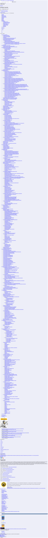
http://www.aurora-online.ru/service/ (9, 469)
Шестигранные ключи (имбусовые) (9, 373)
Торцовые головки (7, 376)
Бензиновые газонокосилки (9, 301)
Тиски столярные (8, 340)
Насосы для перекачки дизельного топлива (10, 317)
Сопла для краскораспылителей (9, 157)
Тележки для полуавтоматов (8, 54)
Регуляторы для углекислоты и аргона (10, 122)
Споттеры (4, 44)
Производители (4, 15)
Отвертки (4, 381)
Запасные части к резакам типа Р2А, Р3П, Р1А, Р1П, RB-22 (12, 129)
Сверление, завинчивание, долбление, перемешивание (10, 219)
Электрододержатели (7, 48)
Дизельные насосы (7, 311)
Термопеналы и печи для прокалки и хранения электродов (12, 51)
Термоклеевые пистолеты (8, 238)
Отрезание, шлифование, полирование (8, 210)
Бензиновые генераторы (6, 146)
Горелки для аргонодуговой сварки (9, 57)
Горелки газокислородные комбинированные (10, 134)
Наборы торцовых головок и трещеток (10, 360)
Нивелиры (6, 346)
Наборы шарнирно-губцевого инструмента (10, 363)
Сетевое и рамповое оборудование (7, 113)
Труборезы (6, 358)
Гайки (5, 405)
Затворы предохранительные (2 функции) (10, 138)
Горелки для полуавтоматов (8, 52)
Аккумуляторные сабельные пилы (7, 258)
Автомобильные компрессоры (9, 150)
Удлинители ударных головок (8, 185)
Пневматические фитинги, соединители (10, 167)
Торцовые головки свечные (8, 377)
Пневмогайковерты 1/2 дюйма (9, 180)
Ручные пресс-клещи (7, 392)
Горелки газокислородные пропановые (10, 133)
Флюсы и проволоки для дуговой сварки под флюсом (10, 98)
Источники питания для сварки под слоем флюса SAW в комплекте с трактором (15, 43)
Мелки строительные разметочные (9, 351)
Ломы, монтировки (7, 397)
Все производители (2, 453)
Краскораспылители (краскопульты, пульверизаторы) (11, 156)
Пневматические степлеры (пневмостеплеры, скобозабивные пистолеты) (14, 173)
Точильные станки (7, 246)
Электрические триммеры (9, 304)
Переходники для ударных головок (9, 179)
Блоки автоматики (5, 145)
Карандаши (6, 349)
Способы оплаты (4, 490)
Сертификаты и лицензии (6, 22)
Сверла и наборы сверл (8, 275)
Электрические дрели (7, 220)
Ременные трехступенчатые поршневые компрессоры (12, 151)
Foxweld (1, 443)
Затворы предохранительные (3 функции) (10, 139)
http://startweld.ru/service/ (9, 470)
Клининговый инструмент (6, 239)
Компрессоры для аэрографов (8, 154)
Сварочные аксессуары (5, 99)
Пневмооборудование (4, 149)
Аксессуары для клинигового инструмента (10, 240)
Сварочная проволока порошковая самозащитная (9, 88)
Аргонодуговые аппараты (6, 36)
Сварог (1, 444)
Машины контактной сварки (8, 40)
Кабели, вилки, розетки (6, 107)
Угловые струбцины (8, 336)
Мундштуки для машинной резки (9, 112)
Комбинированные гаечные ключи (9, 368)
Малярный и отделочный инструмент (8, 354)
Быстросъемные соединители (8, 140)
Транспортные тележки (8, 68)
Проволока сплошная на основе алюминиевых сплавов (12, 81)
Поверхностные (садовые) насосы (9, 313)
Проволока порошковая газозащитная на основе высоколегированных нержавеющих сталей (16, 86)
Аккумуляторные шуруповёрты (7, 263)
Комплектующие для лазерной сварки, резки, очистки (10, 46)
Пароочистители (7, 242)
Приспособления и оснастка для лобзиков (10, 287)
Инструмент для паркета (8, 172)
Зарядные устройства (6, 206)
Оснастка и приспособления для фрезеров (10, 284)
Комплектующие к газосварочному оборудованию (9, 143)
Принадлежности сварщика (6, 108)
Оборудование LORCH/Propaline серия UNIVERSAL (11, 136)
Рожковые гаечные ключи (8, 370)
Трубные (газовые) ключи (8, 372)
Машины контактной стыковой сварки (10, 41)
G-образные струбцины (9, 334)
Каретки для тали (7, 326)
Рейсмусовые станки (7, 245)
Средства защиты (5, 100)
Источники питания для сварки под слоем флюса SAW (12, 42)
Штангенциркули (7, 344)
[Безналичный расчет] (3, 526)
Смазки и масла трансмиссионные (7, 289)
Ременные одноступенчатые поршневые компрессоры (12, 153)
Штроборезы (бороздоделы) (8, 212)
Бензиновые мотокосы (9, 298)
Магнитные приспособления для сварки (8, 105)
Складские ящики (7, 399)
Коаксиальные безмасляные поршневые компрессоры (12, 152)
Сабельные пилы (7, 232)
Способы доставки (4, 491)
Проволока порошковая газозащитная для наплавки (11, 87)
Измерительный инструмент (7, 342)
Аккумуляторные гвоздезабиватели (7, 260)
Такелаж (6, 412)
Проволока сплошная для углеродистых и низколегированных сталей (14, 78)
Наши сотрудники (4, 509)
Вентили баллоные (5, 142)
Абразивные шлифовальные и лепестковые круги (11, 269)
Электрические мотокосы (9, 299)
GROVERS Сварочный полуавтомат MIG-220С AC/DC (9, 429)
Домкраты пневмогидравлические (9, 323)
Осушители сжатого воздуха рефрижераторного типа (11, 166)
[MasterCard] (3, 518)
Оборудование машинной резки (7, 110)
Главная (3, 14)
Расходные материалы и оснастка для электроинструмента (9, 266)
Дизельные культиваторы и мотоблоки (10, 308)
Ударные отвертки (7, 386)
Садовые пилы (5, 290)
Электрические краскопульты (7, 247)
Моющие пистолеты (7, 187)
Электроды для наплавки (8, 76)
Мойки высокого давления (8, 241)
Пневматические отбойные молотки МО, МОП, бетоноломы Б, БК (13, 160)
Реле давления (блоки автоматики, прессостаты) (11, 203)
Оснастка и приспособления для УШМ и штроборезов (12, 272)
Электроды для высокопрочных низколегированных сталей (12, 72)
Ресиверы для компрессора (8, 169)
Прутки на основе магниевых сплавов (10, 91)
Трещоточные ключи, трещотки (9, 378)
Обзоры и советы (4, 502)
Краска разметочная (7, 350)
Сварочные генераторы (6, 148)
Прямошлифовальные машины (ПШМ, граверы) (11, 213)
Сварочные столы (7, 65)
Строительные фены (7, 237)
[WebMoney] (3, 519)
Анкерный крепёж (7, 401)
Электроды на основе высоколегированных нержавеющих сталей (13, 73)
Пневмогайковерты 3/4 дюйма (9, 181)
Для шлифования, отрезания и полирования (9, 267)
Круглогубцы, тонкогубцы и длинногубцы (10, 390)
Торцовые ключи (7, 371)
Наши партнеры (5, 23)
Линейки (6, 345)
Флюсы (6, 235)
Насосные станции (7, 312)
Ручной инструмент (4, 496)
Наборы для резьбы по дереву (8, 365)
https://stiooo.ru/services (6, 478)
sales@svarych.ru (4, 10)
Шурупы (6, 411)
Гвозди (6, 406)
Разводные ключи (7, 369)
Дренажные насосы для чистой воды (9, 314)
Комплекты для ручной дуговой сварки (10, 50)
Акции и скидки (4, 16)
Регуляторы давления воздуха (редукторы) (10, 168)
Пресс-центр (3, 500)
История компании (5, 21)
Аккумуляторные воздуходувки (7, 249)
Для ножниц (6, 273)
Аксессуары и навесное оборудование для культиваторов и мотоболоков (14, 309)
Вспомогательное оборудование (7, 63)
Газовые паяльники (7, 236)
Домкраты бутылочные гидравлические (10, 321)
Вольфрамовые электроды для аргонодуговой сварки (10, 97)
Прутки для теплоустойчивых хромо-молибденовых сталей (12, 94)
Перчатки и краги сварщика (8, 104)
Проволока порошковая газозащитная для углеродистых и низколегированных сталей (16, 84)
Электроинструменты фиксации (7, 248)
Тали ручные (6, 327)
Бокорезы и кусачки (7, 388)
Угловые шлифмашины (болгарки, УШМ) (10, 211)
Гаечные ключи (5, 366)
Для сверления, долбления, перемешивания (8, 274)
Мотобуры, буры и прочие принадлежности (9, 294)
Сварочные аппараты (4, 34)
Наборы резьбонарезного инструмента (10, 364)
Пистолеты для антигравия (8, 191)
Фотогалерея (3, 503)
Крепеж (4, 400)
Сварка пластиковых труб (6, 69)
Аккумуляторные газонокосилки (10, 300)
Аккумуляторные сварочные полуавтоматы (8, 38)
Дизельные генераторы (6, 147)
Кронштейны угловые (7, 404)
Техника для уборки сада (6, 305)
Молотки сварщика (5, 106)
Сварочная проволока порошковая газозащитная (9, 83)
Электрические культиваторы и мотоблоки (10, 307)
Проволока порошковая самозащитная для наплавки (11, 90)
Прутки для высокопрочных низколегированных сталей (12, 93)
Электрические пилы (7, 293)
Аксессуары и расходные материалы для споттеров (11, 61)
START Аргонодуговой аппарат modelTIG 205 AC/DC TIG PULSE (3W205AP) (12, 433)
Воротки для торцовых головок (9, 375)
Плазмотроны (6, 59)
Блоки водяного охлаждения (8, 66)
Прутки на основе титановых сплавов (10, 92)
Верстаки (6, 243)
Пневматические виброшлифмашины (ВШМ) (10, 198)
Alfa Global (1, 448)
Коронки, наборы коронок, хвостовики (10, 276)
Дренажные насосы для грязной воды (9, 315)
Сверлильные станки (7, 244)
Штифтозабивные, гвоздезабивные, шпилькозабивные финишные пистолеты (15, 177)
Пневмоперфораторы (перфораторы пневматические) (12, 182)
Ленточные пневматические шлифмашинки (10, 194)
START (1, 445)
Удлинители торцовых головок (9, 379)
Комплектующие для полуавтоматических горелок (11, 53)
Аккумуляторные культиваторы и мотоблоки (10, 306)
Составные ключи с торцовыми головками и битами (10, 374)
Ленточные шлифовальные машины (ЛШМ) (10, 214)
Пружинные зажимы (9, 331)
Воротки (6, 367)
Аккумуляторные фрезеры (6, 259)
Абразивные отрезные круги (8, 268)
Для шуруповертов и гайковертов (7, 278)
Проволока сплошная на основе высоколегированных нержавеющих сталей (14, 80)
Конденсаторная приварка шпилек (9, 62)
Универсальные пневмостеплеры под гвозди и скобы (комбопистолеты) (14, 176)
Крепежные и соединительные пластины (10, 408)
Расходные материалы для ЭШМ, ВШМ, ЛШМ (11, 270)
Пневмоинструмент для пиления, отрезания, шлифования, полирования (12, 193)
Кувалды (6, 395)
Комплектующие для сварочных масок (10, 101)
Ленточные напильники (8, 216)
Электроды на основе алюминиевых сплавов (10, 74)
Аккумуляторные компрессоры (7, 250)
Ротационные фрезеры (8, 227)
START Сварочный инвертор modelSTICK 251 (8, 437)
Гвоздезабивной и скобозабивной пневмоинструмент (10, 171)
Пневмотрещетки (7, 183)
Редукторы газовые (5, 114)
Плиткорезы (6, 357)
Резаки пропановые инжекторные (9, 126)
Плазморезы (4, 37)
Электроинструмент (4, 208)
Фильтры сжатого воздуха (8, 170)
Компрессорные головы (8, 204)
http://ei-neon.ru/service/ (5, 474)
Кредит (3, 19)
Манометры (6, 202)
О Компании (3, 505)
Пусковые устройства (6, 207)
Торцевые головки (7, 281)
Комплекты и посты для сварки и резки (8, 141)
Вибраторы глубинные (6, 209)
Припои (6, 234)
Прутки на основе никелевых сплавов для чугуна (11, 95)
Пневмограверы (7, 196)
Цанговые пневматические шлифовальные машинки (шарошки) (13, 200)
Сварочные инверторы (6, 35)
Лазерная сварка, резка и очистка (6, 45)
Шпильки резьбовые (7, 413)
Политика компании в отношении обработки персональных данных (10, 511)
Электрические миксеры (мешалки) (9, 223)
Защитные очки (7, 103)
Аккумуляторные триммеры (10, 303)
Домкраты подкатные (7, 324)
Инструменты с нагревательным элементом (9, 233)
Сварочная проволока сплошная (7, 77)
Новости (3, 17)
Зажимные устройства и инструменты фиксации (9, 329)
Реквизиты (4, 26)
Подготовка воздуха (5, 163)
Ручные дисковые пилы (8, 231)
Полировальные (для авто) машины (9, 217)
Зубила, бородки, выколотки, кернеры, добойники (11, 396)
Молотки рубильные (7, 159)
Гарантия (3, 20)
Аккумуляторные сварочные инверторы (8, 39)
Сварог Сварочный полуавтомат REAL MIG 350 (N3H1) (9, 431)
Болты (5, 402)
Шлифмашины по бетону (8, 218)
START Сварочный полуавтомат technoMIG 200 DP (8, 435)
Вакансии (4, 25)
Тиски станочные (8, 339)
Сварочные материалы (5, 70)
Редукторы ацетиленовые (8, 116)
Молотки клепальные (7, 158)
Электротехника (4, 498)
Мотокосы (6, 297)
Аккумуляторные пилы (8, 291)
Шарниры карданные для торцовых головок (10, 380)
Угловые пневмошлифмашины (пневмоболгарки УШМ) (12, 199)
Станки (3, 499)
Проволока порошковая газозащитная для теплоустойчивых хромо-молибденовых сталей (16, 85)
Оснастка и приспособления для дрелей (10, 277)
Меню (2, 29)
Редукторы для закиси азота (8, 117)
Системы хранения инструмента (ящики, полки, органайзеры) (11, 398)
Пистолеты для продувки (8, 189)
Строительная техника (5, 497)
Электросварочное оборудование (6, 47)
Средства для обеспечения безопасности (8, 137)
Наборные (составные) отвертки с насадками (10, 384)
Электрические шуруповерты (8, 224)
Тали (4, 325)
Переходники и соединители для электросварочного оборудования (13, 64)
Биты (5, 279)
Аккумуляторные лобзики (6, 265)
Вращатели (6, 67)
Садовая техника (4, 495)
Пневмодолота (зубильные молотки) (9, 161)
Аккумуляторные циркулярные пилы (8, 256)
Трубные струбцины (9, 335)
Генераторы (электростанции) (5, 144)
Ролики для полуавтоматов (8, 55)
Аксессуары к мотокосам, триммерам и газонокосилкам (12, 296)
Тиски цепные (8, 341)
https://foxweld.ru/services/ (6, 473)
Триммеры (6, 302)
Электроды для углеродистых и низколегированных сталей (12, 71)
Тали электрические (7, 328)
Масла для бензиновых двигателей (7, 319)
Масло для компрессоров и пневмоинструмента (9, 162)
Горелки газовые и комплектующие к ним (8, 131)
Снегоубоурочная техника (6, 295)
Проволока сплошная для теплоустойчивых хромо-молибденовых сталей (14, 79)
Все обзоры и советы (3, 454)
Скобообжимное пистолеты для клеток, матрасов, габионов (12, 175)
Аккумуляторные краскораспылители (8, 261)
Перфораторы (6, 221)
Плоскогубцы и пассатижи (8, 391)
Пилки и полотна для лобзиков (9, 286)
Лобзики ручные (7, 356)
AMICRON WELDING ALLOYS (4, 449)
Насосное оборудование (6, 310)
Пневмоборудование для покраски (7, 155)
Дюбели (6, 403)
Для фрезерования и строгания (7, 282)
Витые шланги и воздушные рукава (9, 165)
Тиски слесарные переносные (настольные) (11, 338)
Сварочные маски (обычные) (8, 102)
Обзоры (3, 18)
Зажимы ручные (7, 330)
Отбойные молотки (7, 222)
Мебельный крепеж (7, 409)
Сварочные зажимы (8, 332)
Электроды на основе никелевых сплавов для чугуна (11, 75)
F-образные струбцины (9, 333)
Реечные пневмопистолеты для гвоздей (10, 174)
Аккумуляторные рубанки (6, 254)
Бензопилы (6, 292)
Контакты (3, 531)
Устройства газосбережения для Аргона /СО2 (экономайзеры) (13, 124)
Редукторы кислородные (8, 115)
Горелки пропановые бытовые (9, 135)
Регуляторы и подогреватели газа (7, 120)
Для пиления (5, 285)
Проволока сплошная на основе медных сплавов (11, 82)
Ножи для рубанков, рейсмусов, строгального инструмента (12, 283)
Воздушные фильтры (7, 201)
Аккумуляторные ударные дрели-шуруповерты (9, 262)
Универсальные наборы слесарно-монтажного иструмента (12, 359)
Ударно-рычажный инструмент (7, 394)
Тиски (5, 337)
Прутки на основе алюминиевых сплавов (10, 96)
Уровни (6, 343)
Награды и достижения (5, 507)
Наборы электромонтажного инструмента (10, 362)
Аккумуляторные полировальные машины (8, 252)
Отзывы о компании (6, 24)
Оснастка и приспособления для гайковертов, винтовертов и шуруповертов (14, 280)
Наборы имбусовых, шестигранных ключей (10, 361)
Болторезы (6, 389)
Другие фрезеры (7, 229)
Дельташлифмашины (7, 215)
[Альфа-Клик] (4, 522)
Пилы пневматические (8, 195)
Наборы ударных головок (8, 178)
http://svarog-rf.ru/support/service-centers (7, 468)
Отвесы (6, 352)
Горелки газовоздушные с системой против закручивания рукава (13, 132)
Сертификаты (3, 506)
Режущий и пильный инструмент (7, 355)
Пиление (4, 230)
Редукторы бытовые (7, 119)
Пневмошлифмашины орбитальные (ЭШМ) (10, 197)
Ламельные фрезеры (7, 228)
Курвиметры (6, 348)
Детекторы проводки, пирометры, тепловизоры (11, 347)
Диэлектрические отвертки (8, 382)
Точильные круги (7, 271)
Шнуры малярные (7, 353)
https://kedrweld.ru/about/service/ (6, 479)
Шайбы (6, 410)
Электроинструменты (4, 494)
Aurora (1, 440)
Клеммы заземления (7, 49)
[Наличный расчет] (3, 525)
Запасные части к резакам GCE (9, 130)
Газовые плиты (5, 109)
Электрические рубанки (8, 226)
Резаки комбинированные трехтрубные (10, 128)
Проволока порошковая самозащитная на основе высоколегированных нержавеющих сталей (17, 89)
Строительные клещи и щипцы (9, 393)
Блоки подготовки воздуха (8, 164)
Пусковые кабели (5, 205)
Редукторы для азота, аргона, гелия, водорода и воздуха (12, 118)
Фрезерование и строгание (6, 225)
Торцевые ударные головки (8, 184)
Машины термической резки (8, 111)
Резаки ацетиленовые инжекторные (9, 127)
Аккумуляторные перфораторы (7, 264)
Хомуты (6, 407)
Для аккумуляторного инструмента (7, 288)
